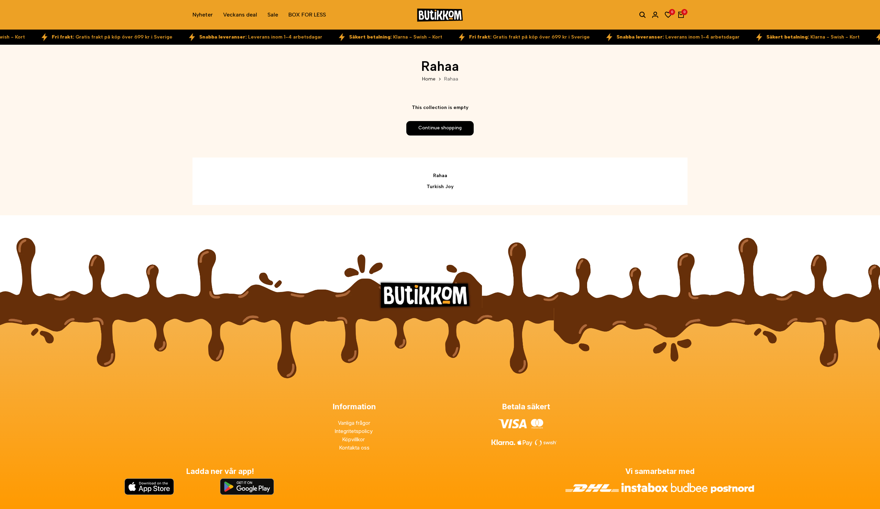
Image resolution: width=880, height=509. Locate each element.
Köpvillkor (354, 439)
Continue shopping (440, 128)
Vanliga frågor (354, 423)
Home (429, 79)
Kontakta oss (354, 447)
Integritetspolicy (354, 431)
